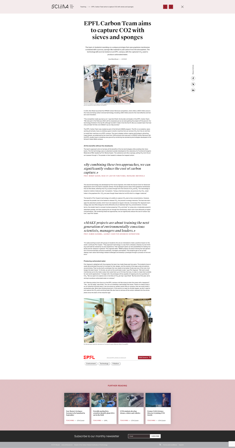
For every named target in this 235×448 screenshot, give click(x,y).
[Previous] (165, 7)
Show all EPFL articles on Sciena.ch (116, 357)
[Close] (182, 7)
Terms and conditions (170, 445)
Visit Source (143, 357)
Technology (104, 363)
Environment (91, 363)
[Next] (171, 7)
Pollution (115, 363)
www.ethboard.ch (67, 445)
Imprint (181, 445)
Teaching (83, 7)
